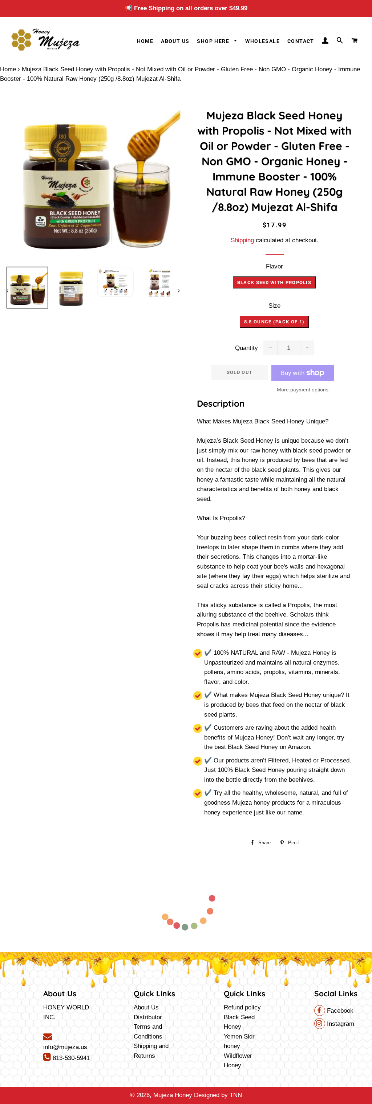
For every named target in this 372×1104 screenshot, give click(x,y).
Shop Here (214, 41)
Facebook (339, 1010)
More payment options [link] (302, 389)
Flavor (274, 266)
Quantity (246, 347)
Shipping (242, 240)
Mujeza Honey (172, 1095)
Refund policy (242, 1007)
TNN (236, 1095)
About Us (175, 41)
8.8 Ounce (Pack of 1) (274, 321)
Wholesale (262, 41)
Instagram (339, 1023)
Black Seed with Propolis (274, 282)
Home (145, 41)
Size (274, 305)
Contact (300, 41)
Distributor (148, 1017)
